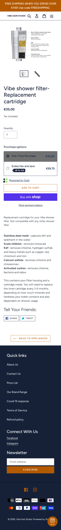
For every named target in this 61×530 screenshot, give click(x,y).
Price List (12, 382)
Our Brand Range (17, 392)
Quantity (8, 128)
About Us (12, 364)
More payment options (31, 205)
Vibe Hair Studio (24, 519)
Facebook (12, 438)
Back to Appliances (33, 338)
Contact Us (14, 373)
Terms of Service (17, 410)
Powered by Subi (19, 180)
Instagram (12, 443)
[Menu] (51, 16)
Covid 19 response (18, 401)
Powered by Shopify (43, 519)
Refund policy (15, 419)
